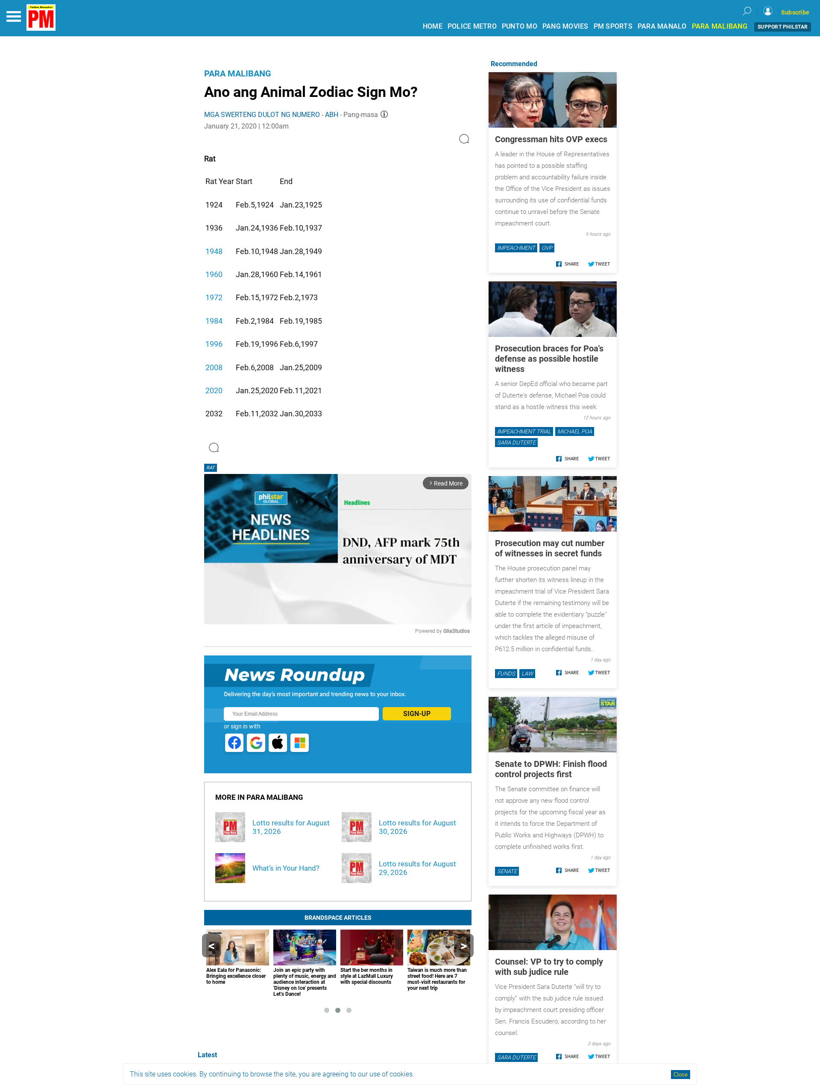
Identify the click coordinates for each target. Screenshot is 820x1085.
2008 (214, 367)
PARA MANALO (662, 26)
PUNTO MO (519, 26)
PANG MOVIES (565, 26)
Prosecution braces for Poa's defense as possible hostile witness (549, 358)
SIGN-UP (416, 714)
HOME (432, 26)
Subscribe (795, 12)
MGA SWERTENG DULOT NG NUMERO (262, 115)
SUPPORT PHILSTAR (783, 27)
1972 (214, 297)
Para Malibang (237, 73)
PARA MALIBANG (719, 26)
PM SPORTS (613, 26)
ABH (331, 115)
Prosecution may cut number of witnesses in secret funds (549, 548)
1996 (214, 343)
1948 (214, 251)
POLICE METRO (472, 26)
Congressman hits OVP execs (551, 139)
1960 (214, 274)
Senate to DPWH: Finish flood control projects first (551, 769)
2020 (214, 390)
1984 (214, 320)
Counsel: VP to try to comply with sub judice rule (549, 966)
